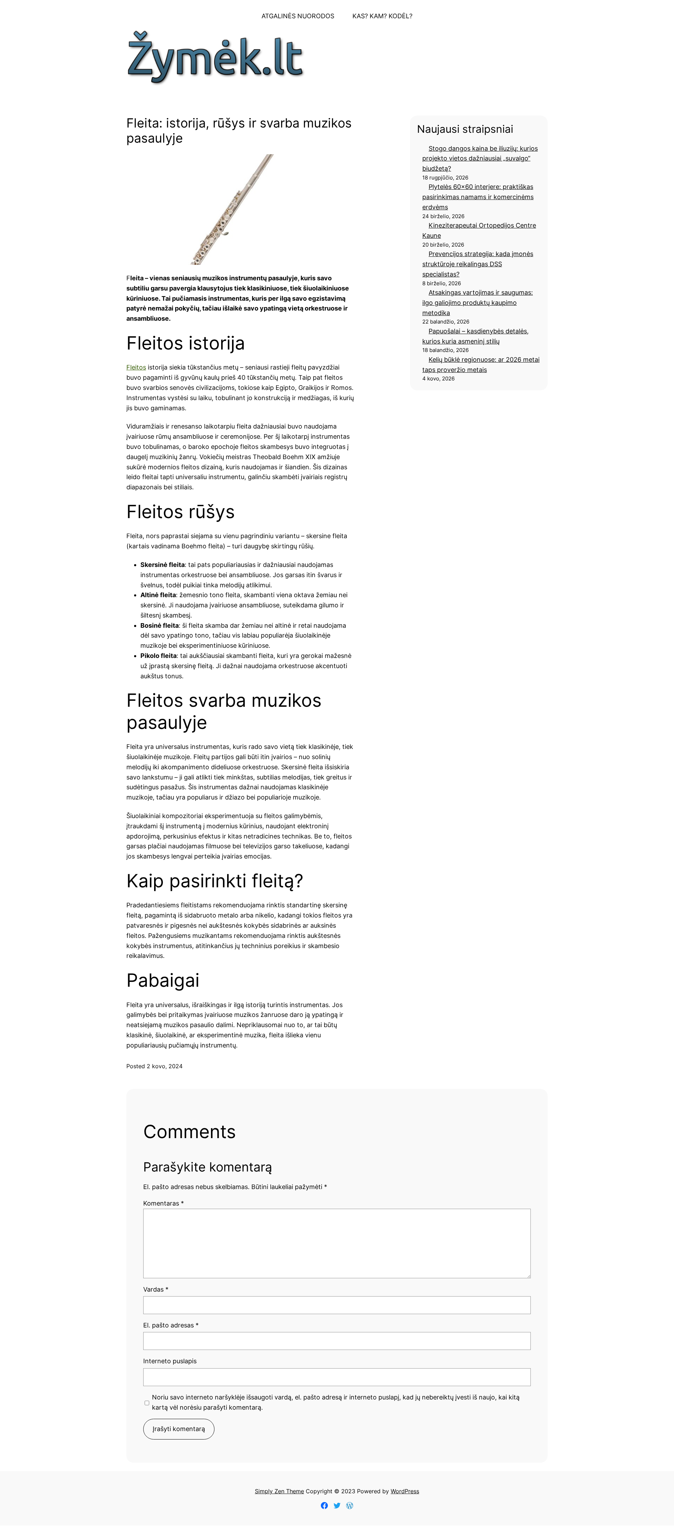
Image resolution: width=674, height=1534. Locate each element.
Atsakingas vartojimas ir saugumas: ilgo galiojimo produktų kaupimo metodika (477, 302)
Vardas (155, 1289)
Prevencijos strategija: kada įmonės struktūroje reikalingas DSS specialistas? (477, 264)
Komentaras (163, 1203)
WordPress (405, 1491)
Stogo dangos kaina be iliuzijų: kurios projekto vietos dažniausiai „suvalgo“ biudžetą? (480, 158)
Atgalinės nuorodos (298, 16)
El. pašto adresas (171, 1325)
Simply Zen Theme (279, 1491)
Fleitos (136, 367)
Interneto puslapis (170, 1361)
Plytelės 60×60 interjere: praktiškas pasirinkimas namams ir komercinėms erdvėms (478, 197)
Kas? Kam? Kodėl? (382, 16)
